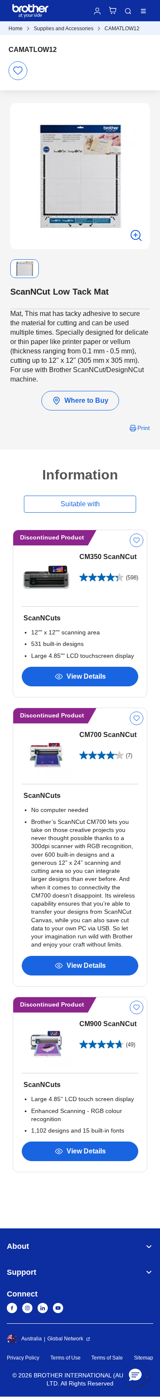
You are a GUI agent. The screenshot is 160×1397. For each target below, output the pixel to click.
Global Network (65, 1339)
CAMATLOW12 (122, 29)
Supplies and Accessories (63, 29)
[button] (135, 1374)
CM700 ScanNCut (108, 734)
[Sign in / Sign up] (97, 11)
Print (143, 428)
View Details (86, 676)
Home (16, 29)
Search (128, 11)
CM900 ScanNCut (108, 1023)
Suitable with (80, 504)
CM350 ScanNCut (108, 556)
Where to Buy (86, 400)
